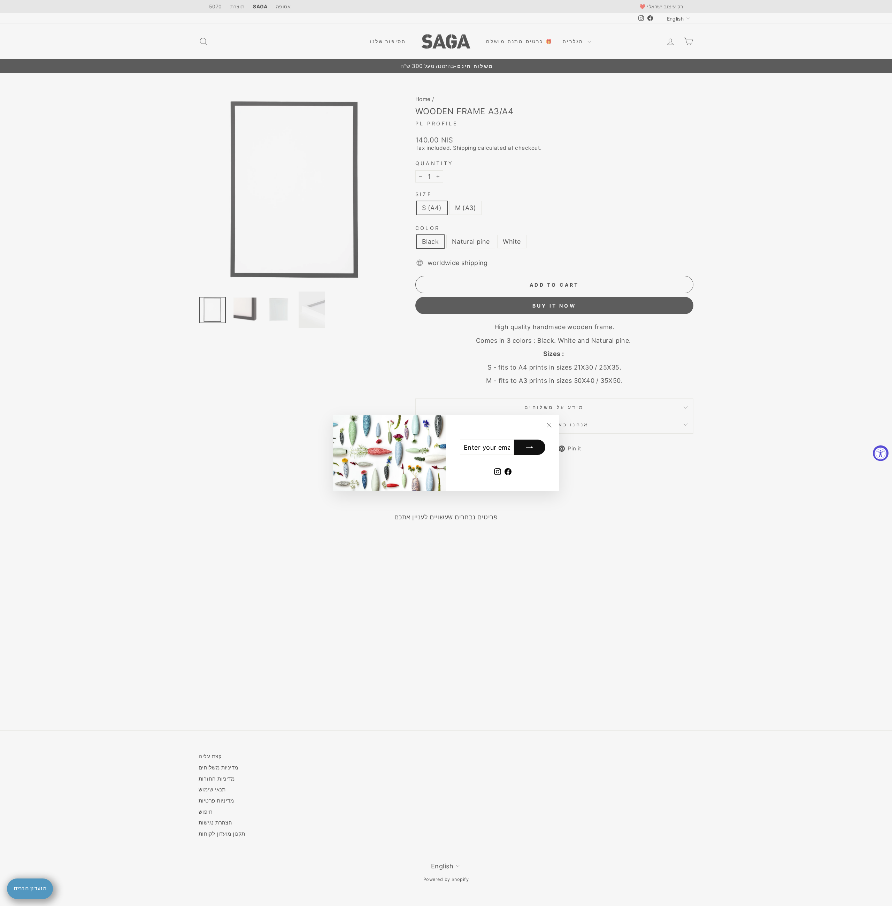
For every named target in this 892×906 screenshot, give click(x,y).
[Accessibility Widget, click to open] (881, 453)
